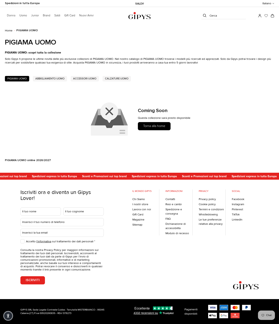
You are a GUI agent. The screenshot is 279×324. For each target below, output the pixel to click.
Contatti (170, 199)
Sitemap (137, 224)
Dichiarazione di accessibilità (175, 226)
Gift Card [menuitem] (69, 15)
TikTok (236, 214)
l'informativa (43, 241)
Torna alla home (154, 126)
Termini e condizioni (211, 209)
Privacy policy (207, 199)
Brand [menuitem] (46, 15)
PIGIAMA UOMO (17, 78)
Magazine (138, 219)
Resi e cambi (173, 204)
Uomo (23, 15)
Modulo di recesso (177, 233)
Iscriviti (33, 280)
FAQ (168, 218)
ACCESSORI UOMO (84, 78)
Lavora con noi (141, 209)
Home (8, 30)
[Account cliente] (259, 15)
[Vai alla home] (139, 15)
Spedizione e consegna (173, 211)
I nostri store (140, 204)
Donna (11, 15)
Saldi (57, 15)
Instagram (238, 204)
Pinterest (237, 209)
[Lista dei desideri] (266, 15)
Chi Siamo (138, 199)
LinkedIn (237, 219)
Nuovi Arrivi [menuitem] (86, 15)
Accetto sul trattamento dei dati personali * (60, 241)
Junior (35, 15)
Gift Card (137, 214)
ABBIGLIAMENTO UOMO (50, 78)
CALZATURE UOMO (116, 78)
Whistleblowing (208, 214)
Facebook (238, 199)
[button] (268, 3)
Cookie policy (207, 204)
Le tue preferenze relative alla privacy (211, 222)
